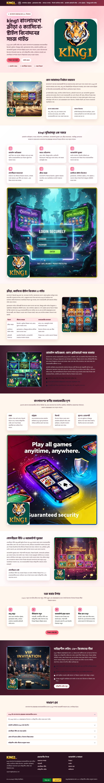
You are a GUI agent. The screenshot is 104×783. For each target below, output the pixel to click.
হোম (19, 3)
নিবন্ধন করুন (47, 780)
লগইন (70, 764)
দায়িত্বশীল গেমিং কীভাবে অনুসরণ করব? (19, 743)
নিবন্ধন (70, 761)
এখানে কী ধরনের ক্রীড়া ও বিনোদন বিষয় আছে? (21, 737)
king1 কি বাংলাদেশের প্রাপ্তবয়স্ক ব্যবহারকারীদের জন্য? (22, 714)
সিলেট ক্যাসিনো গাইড (57, 3)
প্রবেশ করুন (57, 780)
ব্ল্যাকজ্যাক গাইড (36, 3)
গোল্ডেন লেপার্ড (46, 3)
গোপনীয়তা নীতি (42, 766)
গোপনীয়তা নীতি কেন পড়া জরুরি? (17, 731)
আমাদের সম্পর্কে (42, 761)
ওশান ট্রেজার (81, 3)
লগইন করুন (26, 60)
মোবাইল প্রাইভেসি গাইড (71, 3)
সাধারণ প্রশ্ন (71, 766)
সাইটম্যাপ (71, 769)
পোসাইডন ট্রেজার (26, 3)
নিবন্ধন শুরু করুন (13, 60)
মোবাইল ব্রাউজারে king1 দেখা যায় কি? (18, 725)
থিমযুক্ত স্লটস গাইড (92, 3)
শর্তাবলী (40, 764)
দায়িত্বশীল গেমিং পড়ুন (62, 686)
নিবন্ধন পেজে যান (52, 632)
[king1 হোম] (11, 3)
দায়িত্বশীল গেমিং (42, 769)
